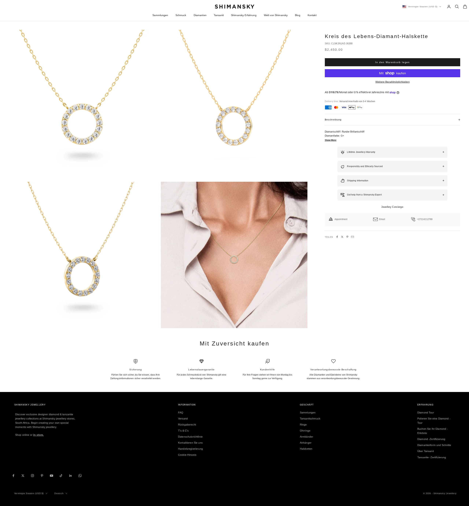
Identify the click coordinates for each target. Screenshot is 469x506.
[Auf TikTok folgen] (61, 475)
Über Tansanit (425, 451)
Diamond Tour (425, 412)
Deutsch (58, 493)
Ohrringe (305, 430)
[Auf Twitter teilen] (342, 236)
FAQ (180, 412)
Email (382, 219)
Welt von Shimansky (276, 15)
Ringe (303, 424)
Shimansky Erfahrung (243, 15)
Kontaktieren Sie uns (190, 442)
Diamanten (200, 15)
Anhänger (305, 442)
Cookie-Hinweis (187, 454)
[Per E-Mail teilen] (352, 236)
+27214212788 (425, 219)
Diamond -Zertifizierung (431, 439)
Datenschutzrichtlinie (190, 436)
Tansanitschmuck (310, 418)
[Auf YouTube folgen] (51, 475)
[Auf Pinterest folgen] (42, 475)
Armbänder (306, 436)
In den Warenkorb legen (392, 62)
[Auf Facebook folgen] (13, 475)
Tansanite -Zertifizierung (431, 457)
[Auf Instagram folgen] (32, 475)
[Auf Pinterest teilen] (347, 236)
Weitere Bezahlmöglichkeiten (392, 81)
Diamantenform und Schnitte (434, 445)
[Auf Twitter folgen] (23, 475)
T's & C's (183, 430)
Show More (330, 140)
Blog (297, 15)
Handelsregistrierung (190, 448)
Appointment (341, 219)
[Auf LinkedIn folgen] (70, 475)
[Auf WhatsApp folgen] (80, 475)
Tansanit (219, 15)
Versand (183, 418)
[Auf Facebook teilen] (337, 236)
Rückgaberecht (187, 424)
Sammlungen (160, 15)
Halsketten (306, 448)
